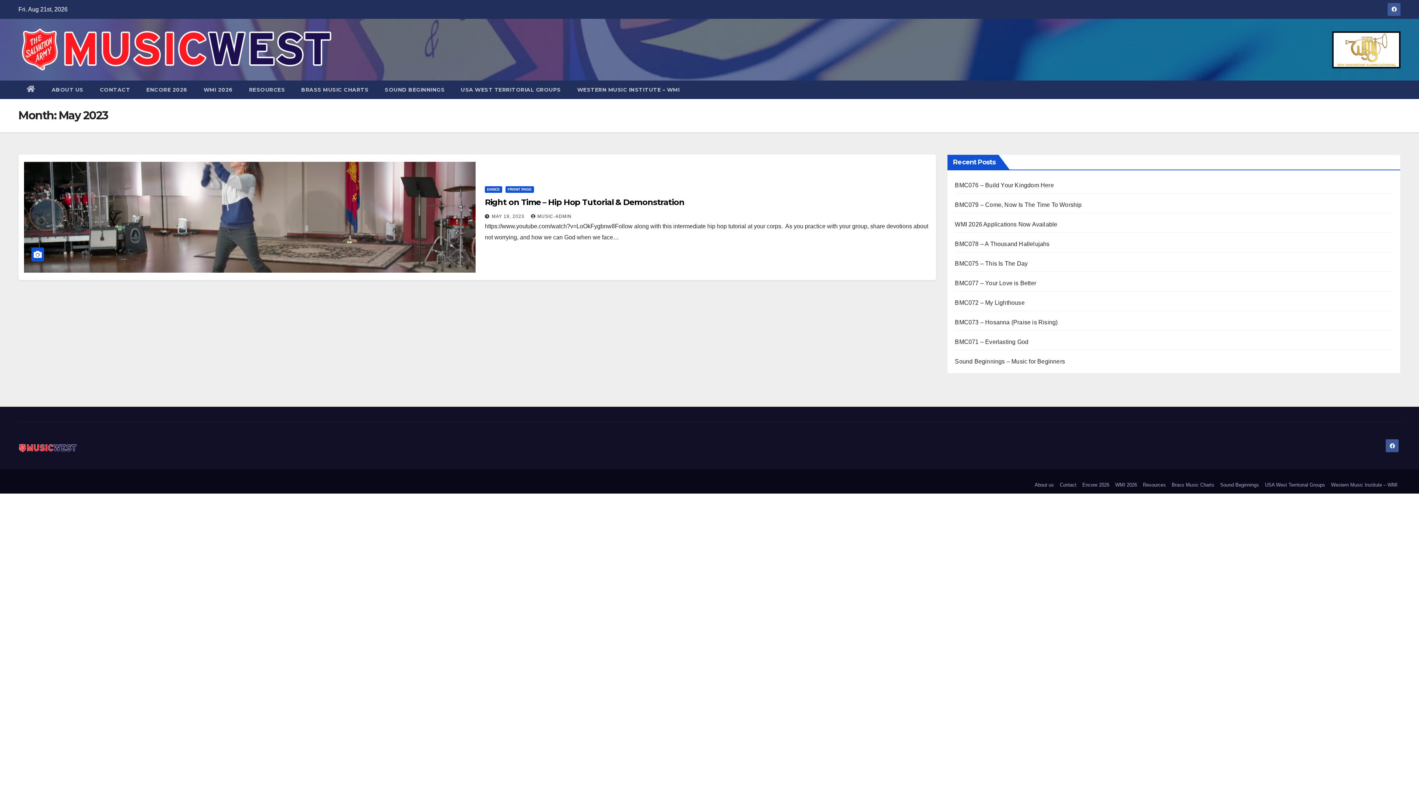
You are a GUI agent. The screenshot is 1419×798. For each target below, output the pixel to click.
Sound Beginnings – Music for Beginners (1010, 361)
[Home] (31, 90)
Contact (115, 89)
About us (68, 89)
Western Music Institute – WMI (628, 89)
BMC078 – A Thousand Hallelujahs (1002, 244)
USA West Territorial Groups (511, 89)
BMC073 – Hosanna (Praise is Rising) (1006, 322)
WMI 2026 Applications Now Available (1006, 224)
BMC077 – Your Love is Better (995, 283)
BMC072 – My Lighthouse (989, 303)
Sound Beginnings (415, 89)
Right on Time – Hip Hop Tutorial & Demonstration (584, 202)
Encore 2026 (166, 89)
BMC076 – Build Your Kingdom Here (1004, 185)
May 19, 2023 (509, 216)
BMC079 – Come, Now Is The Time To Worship (1018, 205)
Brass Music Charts (334, 89)
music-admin (554, 216)
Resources (267, 89)
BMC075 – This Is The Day (991, 263)
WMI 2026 (218, 89)
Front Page (520, 189)
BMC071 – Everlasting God (991, 342)
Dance (493, 189)
